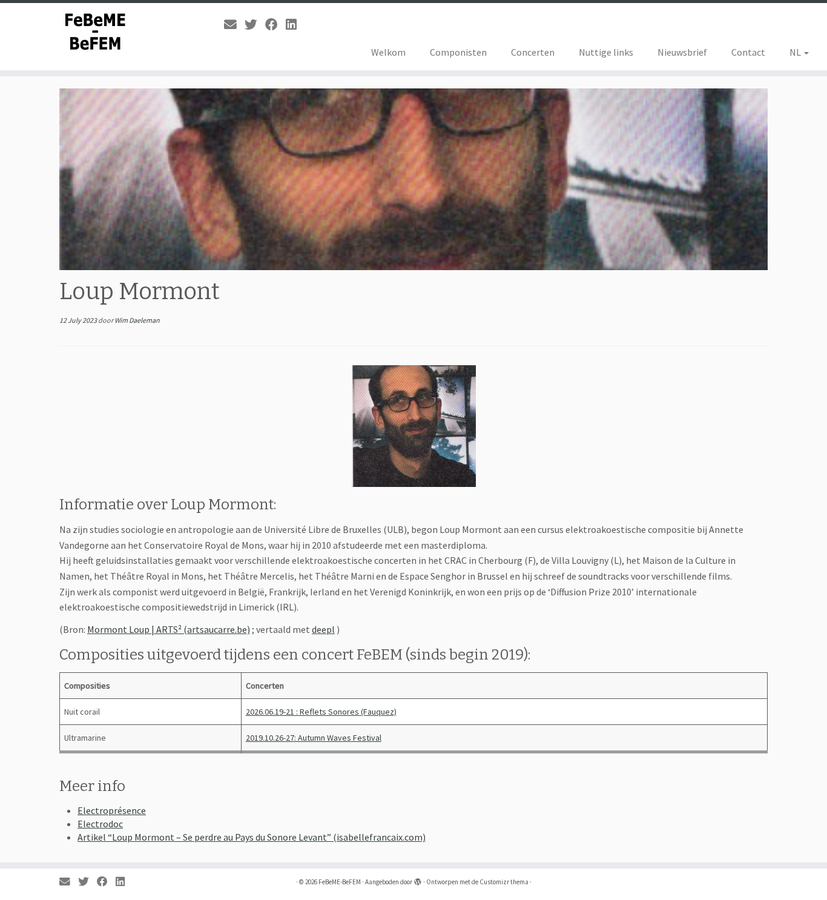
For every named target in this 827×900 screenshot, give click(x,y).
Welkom (388, 52)
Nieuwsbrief (682, 52)
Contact (748, 52)
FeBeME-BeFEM (339, 882)
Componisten (458, 52)
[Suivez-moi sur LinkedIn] (295, 25)
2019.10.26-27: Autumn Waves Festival (313, 737)
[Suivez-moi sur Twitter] (255, 25)
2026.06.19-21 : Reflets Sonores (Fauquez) (321, 711)
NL (796, 52)
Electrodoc (100, 824)
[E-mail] (234, 25)
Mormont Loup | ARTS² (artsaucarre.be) (168, 629)
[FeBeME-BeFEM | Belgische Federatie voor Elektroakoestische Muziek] (95, 32)
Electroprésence (111, 810)
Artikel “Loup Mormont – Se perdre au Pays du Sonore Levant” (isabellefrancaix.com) (251, 837)
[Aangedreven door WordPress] (418, 879)
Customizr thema (504, 882)
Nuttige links (606, 52)
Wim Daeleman (137, 320)
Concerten (533, 52)
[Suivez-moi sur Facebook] (275, 25)
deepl (323, 629)
